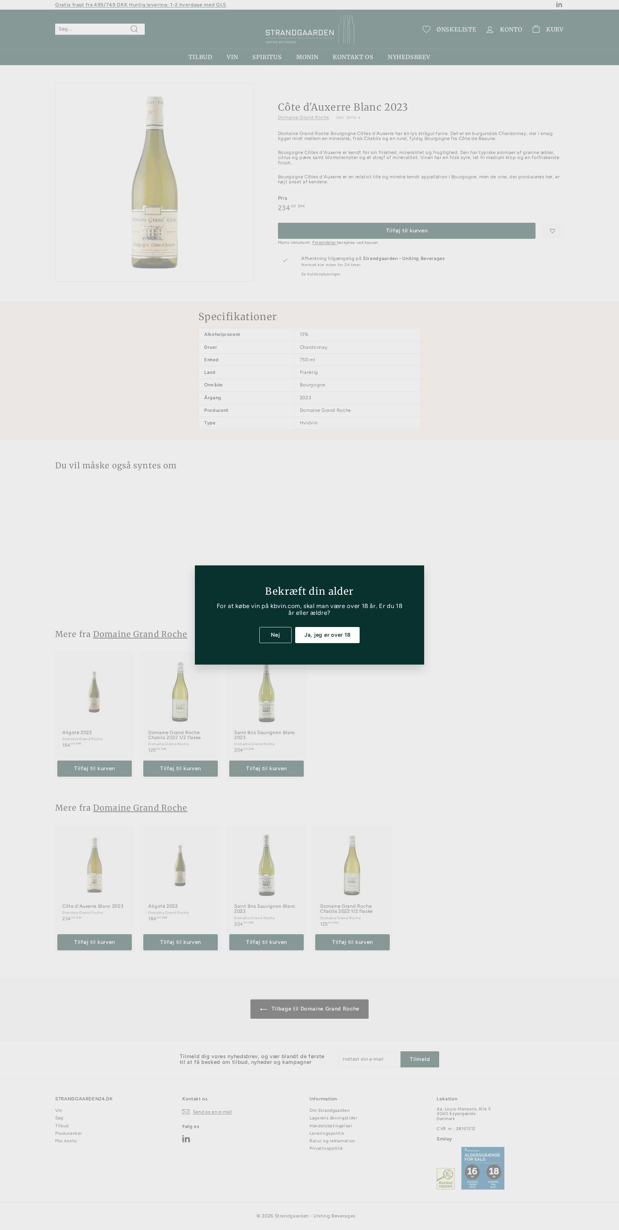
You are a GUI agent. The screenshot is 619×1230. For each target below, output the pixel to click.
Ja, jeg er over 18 (327, 635)
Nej (275, 635)
